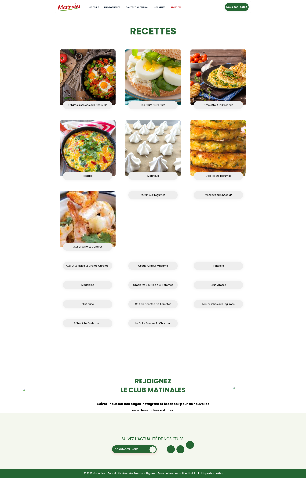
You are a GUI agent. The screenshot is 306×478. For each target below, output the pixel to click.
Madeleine (87, 285)
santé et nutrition (137, 7)
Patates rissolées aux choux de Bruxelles (87, 106)
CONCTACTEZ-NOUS (126, 449)
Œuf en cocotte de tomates (153, 304)
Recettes (176, 7)
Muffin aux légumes (153, 195)
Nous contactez (236, 7)
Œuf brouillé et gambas (87, 246)
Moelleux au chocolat (218, 195)
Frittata (87, 176)
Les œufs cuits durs (153, 105)
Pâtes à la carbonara (87, 323)
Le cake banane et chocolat (153, 323)
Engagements (112, 7)
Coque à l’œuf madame (153, 266)
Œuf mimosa (218, 285)
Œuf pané (88, 304)
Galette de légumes (218, 176)
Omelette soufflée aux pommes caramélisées (153, 286)
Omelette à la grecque (218, 105)
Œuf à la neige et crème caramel (87, 266)
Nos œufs (159, 7)
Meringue (153, 176)
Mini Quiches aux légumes (218, 304)
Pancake (218, 266)
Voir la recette (157, 207)
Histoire (94, 7)
